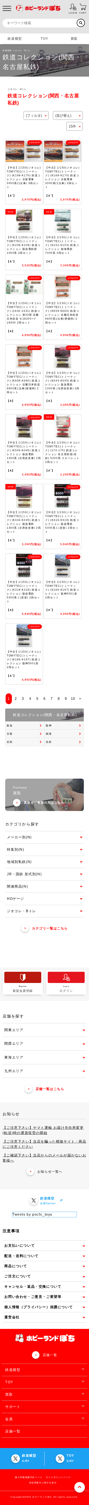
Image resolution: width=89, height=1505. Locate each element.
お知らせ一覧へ (49, 1171)
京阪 (10, 733)
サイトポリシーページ (58, 1477)
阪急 (10, 725)
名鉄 (49, 741)
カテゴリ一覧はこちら (50, 928)
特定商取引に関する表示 (43, 1482)
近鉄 (10, 741)
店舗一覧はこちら (50, 1089)
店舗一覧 (50, 1355)
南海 (49, 733)
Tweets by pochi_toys (32, 1214)
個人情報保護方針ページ (29, 1477)
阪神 (49, 725)
